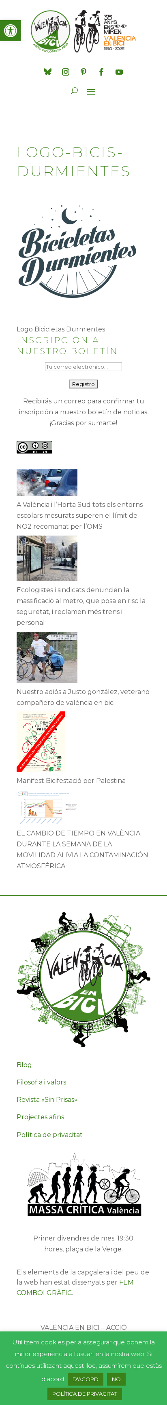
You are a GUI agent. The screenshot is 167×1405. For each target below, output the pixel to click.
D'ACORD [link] (85, 1379)
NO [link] (116, 1379)
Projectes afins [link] (40, 1117)
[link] (10, 30)
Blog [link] (24, 1065)
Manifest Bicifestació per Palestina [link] (71, 781)
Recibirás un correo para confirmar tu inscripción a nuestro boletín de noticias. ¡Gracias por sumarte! (83, 412)
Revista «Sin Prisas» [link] (47, 1099)
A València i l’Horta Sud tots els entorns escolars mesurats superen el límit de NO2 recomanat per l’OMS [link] (80, 515)
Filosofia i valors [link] (41, 1082)
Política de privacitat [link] (50, 1135)
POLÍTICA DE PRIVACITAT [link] (84, 1393)
